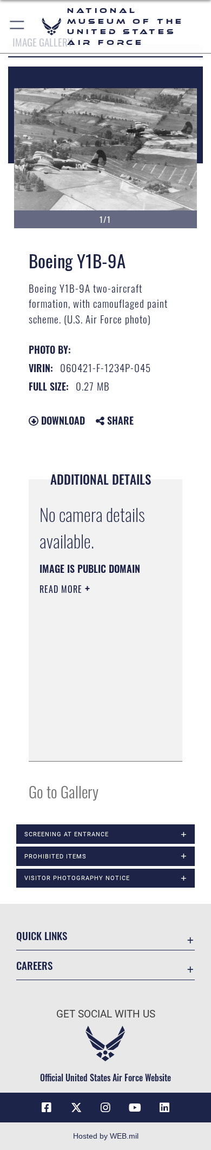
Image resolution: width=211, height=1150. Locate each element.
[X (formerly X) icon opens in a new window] (76, 1108)
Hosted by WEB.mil (106, 1136)
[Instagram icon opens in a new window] (105, 1108)
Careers (34, 965)
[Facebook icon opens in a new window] (46, 1108)
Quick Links (41, 935)
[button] (17, 26)
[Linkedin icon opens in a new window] (164, 1108)
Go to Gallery (63, 791)
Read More (62, 589)
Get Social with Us (105, 1014)
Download (61, 420)
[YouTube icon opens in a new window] (135, 1108)
